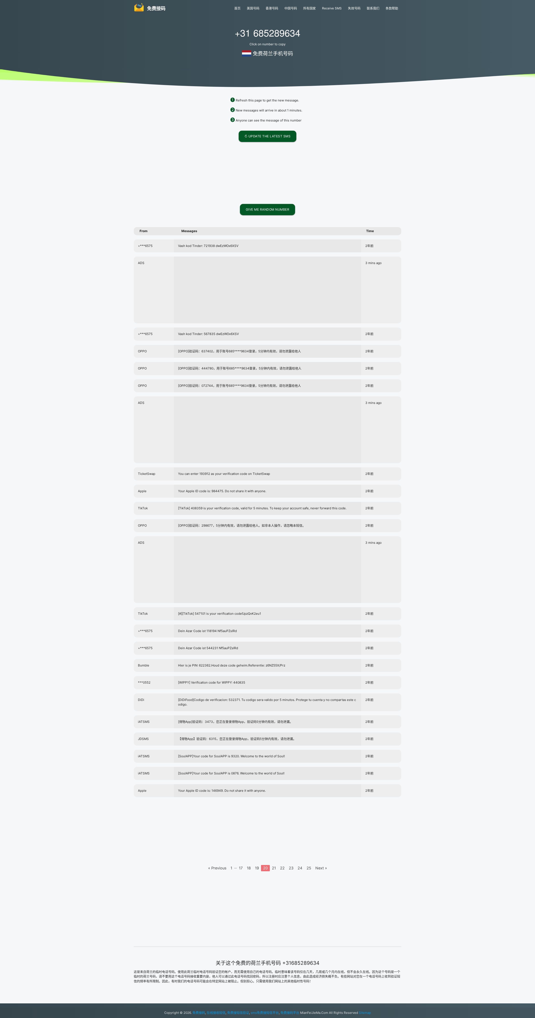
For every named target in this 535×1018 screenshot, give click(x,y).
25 (309, 868)
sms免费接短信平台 (265, 1013)
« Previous (217, 868)
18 (249, 868)
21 (274, 868)
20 (265, 868)
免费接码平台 (289, 1013)
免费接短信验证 (238, 1013)
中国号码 (290, 8)
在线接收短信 (216, 1013)
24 (300, 868)
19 (257, 868)
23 (291, 868)
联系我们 (373, 8)
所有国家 (309, 8)
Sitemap (365, 1013)
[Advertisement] (267, 172)
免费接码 (198, 1013)
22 (282, 868)
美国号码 (253, 8)
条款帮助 (392, 8)
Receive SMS (332, 8)
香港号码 (272, 8)
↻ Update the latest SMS (268, 136)
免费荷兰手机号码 (273, 54)
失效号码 (354, 8)
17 (241, 868)
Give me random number (267, 209)
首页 (237, 8)
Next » (321, 868)
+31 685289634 (267, 32)
